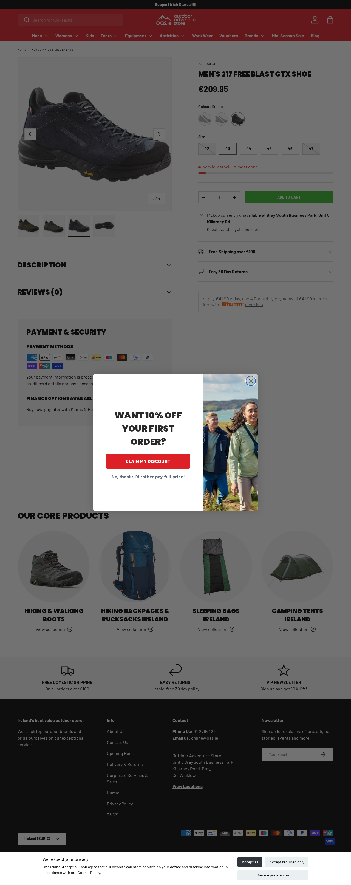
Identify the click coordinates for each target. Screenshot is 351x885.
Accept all (250, 861)
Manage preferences (273, 875)
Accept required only (287, 861)
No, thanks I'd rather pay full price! (148, 476)
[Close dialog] (251, 381)
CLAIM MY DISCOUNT (148, 461)
